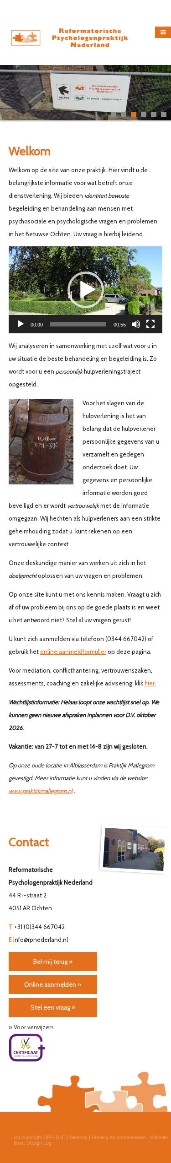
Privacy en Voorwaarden (119, 1137)
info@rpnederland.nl (40, 939)
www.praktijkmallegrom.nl (41, 790)
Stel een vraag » (53, 1007)
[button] (85, 290)
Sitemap (79, 1137)
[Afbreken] (135, 324)
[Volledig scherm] (150, 324)
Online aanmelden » (52, 984)
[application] (86, 289)
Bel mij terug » (53, 961)
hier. (150, 683)
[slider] (78, 324)
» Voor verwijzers (31, 1027)
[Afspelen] (20, 324)
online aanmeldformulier (73, 651)
